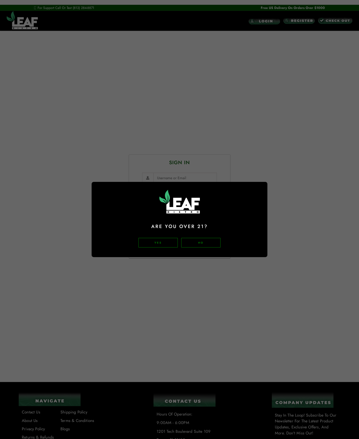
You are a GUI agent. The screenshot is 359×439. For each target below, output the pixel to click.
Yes (158, 243)
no (201, 243)
